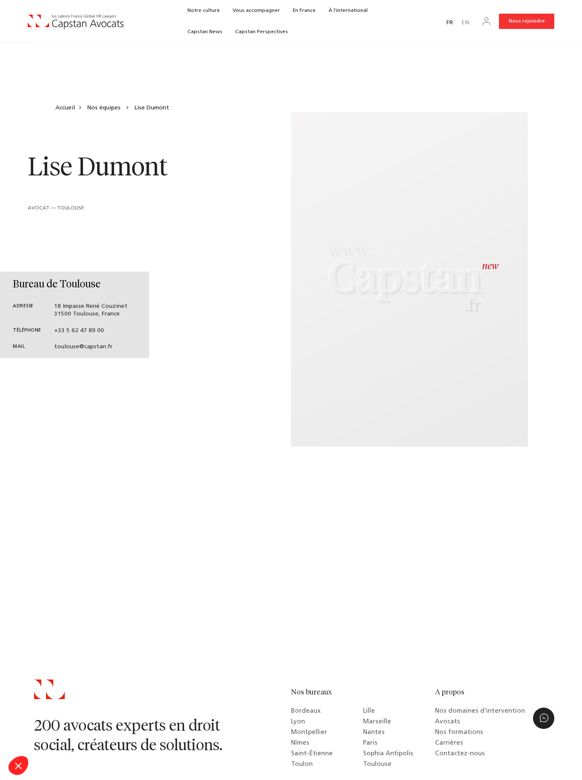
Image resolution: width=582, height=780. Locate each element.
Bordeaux (306, 711)
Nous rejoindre (527, 21)
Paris (370, 743)
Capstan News (204, 31)
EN (465, 23)
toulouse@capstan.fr (83, 347)
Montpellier (309, 732)
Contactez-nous (460, 754)
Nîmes (300, 743)
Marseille (377, 722)
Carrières (449, 743)
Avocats (447, 722)
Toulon (302, 764)
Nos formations (459, 732)
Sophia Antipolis (388, 754)
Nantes (374, 732)
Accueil (65, 108)
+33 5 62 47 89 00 (79, 330)
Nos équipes (104, 108)
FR (450, 23)
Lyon (298, 722)
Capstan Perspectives (261, 31)
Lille (369, 711)
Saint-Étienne (312, 754)
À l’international (348, 10)
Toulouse (377, 764)
